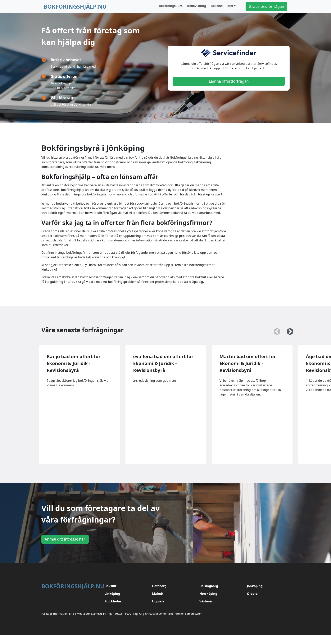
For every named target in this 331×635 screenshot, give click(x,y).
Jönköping (255, 586)
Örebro (252, 594)
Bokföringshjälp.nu (75, 6)
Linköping (112, 594)
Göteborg (159, 586)
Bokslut (217, 6)
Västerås (206, 601)
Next (288, 330)
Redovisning (196, 6)
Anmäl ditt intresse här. (65, 539)
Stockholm (113, 601)
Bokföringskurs (171, 6)
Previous (275, 330)
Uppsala (158, 601)
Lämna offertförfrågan (229, 81)
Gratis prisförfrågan (266, 6)
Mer (230, 6)
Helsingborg (208, 586)
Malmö (157, 594)
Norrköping (208, 594)
